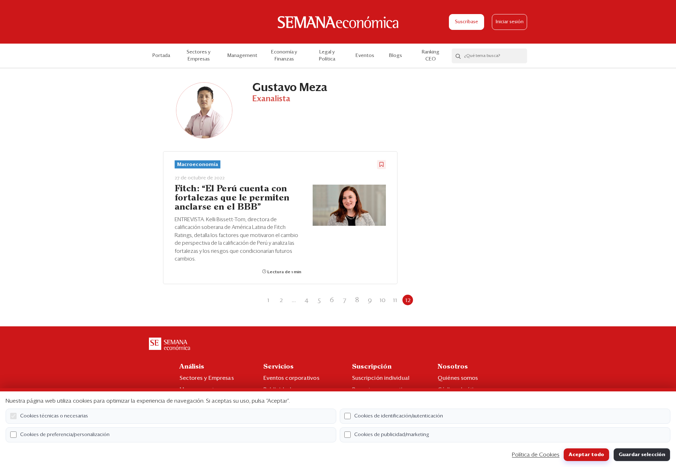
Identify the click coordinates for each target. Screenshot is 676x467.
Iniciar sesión (510, 22)
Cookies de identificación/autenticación (398, 416)
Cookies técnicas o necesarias (54, 416)
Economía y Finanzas (284, 56)
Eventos (365, 55)
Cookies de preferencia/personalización (64, 434)
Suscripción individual (380, 378)
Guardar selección (642, 454)
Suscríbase (466, 22)
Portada (161, 55)
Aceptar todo (586, 454)
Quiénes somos (458, 378)
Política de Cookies (535, 455)
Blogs (395, 55)
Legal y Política (327, 56)
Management (242, 55)
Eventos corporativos (291, 378)
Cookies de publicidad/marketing (391, 434)
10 (383, 299)
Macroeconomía (197, 164)
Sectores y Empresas (199, 56)
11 (395, 299)
